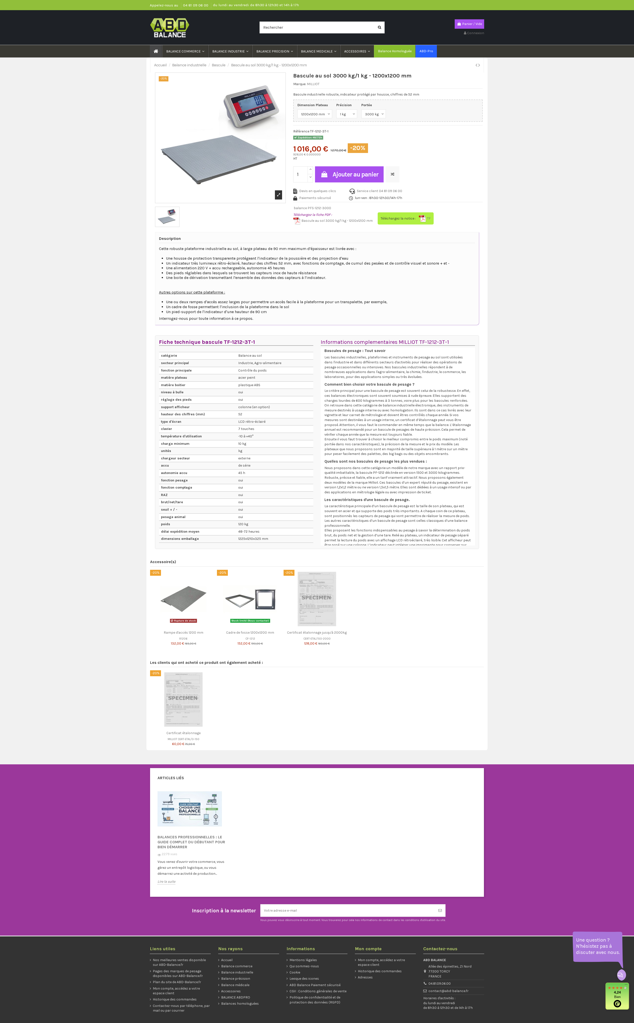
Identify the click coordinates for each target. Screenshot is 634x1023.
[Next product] (479, 65)
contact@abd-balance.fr (448, 991)
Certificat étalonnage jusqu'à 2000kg (317, 632)
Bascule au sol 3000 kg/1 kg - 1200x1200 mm (337, 221)
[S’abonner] (440, 910)
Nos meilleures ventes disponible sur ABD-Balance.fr (179, 962)
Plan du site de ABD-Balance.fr (177, 982)
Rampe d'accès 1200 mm (183, 632)
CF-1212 (250, 638)
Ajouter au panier (355, 174)
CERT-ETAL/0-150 (188, 739)
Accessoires (231, 991)
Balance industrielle (237, 972)
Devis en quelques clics (317, 191)
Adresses (365, 977)
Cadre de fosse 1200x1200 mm (250, 632)
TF (428, 218)
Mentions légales (303, 960)
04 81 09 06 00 (196, 5)
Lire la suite (166, 881)
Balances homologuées (240, 1003)
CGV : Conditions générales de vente (318, 991)
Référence (301, 131)
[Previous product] (477, 65)
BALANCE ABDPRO (235, 997)
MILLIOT (313, 84)
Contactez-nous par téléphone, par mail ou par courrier (181, 1008)
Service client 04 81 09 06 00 (379, 191)
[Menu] (626, 986)
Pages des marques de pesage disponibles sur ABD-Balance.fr (178, 973)
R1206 (183, 638)
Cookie (295, 972)
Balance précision (235, 978)
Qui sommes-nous (304, 966)
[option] (195, 839)
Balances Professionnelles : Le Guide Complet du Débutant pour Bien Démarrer (191, 842)
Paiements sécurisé (315, 198)
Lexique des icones (304, 978)
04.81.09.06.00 (439, 983)
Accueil (227, 960)
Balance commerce (236, 966)
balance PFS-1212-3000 (312, 208)
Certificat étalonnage (183, 733)
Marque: (299, 84)
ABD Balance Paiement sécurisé (315, 985)
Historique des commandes (175, 999)
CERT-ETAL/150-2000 (317, 638)
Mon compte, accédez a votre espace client (176, 991)
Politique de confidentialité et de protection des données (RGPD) (315, 999)
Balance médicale (235, 985)
